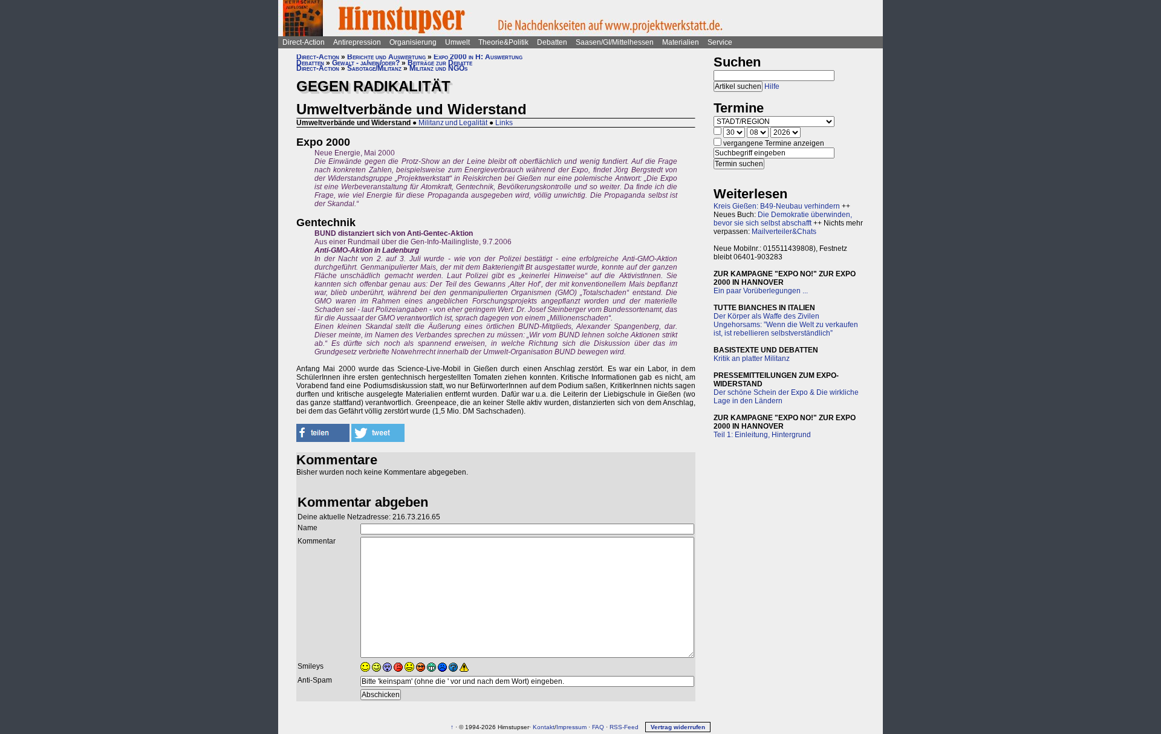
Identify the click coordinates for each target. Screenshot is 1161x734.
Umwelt (457, 42)
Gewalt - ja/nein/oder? (366, 63)
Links (504, 123)
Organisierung (413, 42)
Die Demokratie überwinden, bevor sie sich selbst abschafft (783, 218)
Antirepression (357, 42)
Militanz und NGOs (438, 68)
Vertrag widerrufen (678, 727)
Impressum (571, 727)
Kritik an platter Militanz (752, 358)
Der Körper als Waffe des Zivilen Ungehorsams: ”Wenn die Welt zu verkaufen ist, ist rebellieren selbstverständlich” (786, 324)
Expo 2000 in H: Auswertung (478, 57)
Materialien (680, 42)
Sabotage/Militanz (374, 68)
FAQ (598, 727)
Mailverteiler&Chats (784, 231)
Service (719, 42)
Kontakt (543, 727)
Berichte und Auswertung (386, 57)
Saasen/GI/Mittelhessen (615, 42)
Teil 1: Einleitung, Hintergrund (762, 434)
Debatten (552, 42)
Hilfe (771, 86)
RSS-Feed (624, 727)
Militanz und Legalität (452, 123)
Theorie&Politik (503, 42)
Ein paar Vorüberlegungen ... (761, 291)
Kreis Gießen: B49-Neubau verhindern (777, 206)
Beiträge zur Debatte (440, 63)
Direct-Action (303, 42)
